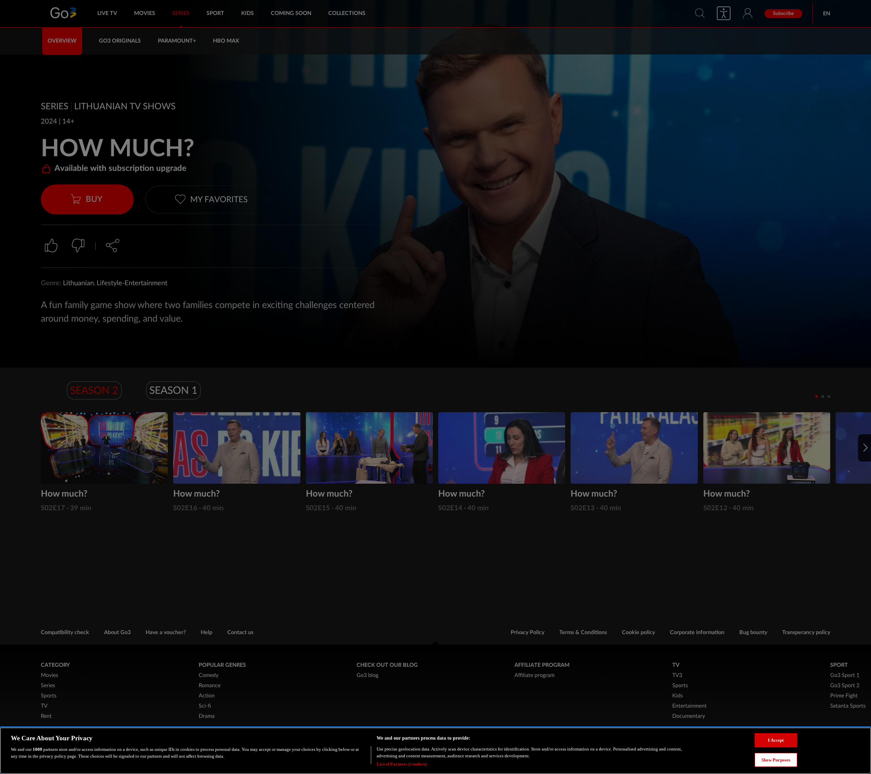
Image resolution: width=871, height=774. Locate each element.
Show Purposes (776, 759)
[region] (435, 750)
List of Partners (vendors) (402, 763)
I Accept (776, 740)
